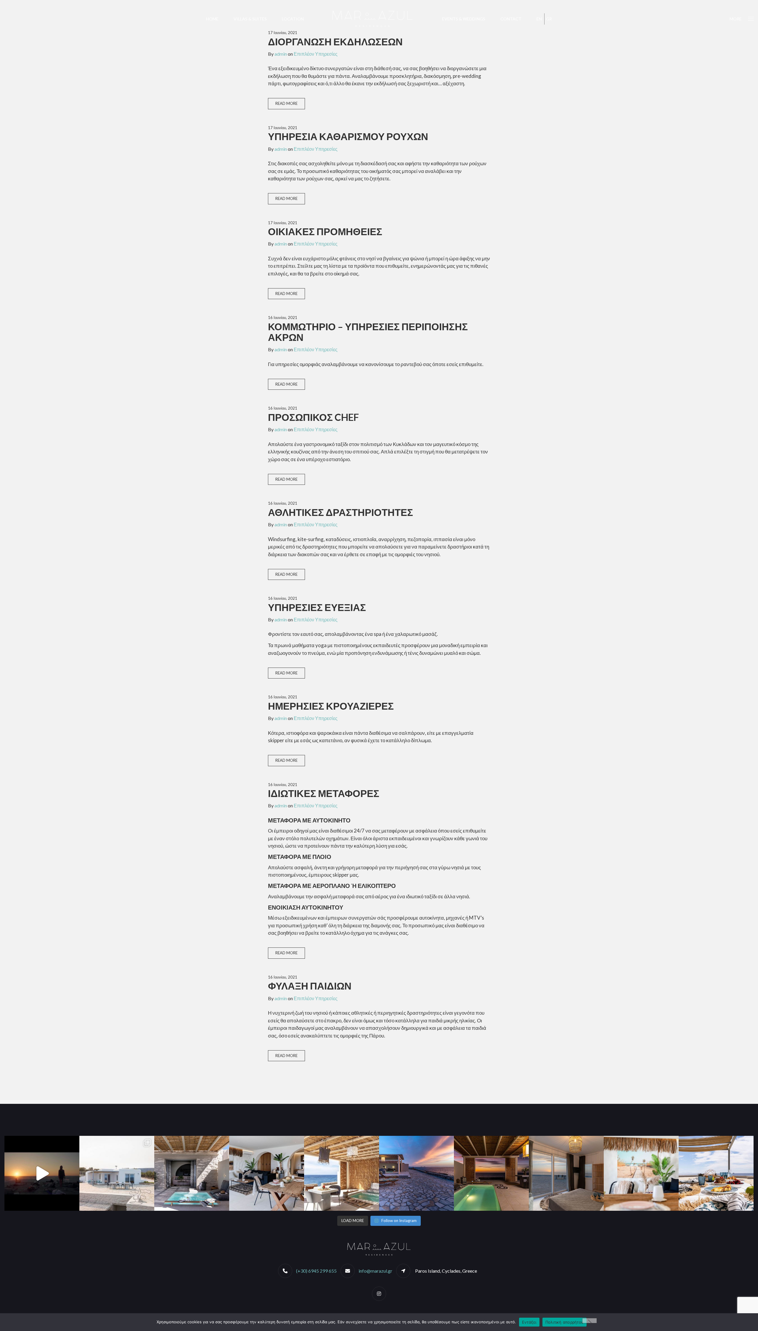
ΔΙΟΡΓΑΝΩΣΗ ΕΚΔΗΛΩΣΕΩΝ (335, 41)
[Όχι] (589, 1320)
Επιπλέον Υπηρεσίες (316, 54)
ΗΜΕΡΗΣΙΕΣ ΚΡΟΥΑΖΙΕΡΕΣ (331, 706)
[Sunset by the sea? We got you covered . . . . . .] (416, 1173)
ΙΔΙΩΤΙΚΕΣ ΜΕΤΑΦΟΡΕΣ (323, 793)
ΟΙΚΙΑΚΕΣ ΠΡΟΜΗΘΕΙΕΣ (325, 231)
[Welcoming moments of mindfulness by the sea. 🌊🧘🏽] (41, 1173)
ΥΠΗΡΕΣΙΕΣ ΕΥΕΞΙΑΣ (317, 607)
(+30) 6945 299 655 (316, 1271)
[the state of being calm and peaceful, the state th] (191, 1173)
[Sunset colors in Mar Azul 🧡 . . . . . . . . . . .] (566, 1173)
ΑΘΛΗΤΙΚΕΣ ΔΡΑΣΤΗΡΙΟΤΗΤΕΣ (340, 512)
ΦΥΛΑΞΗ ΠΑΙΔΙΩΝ (309, 986)
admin (280, 54)
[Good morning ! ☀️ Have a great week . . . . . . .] (116, 1173)
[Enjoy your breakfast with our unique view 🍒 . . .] (716, 1173)
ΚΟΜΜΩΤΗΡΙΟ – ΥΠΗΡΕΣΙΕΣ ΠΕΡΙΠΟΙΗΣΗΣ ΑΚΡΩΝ (368, 331)
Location (293, 18)
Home (212, 18)
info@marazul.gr (375, 1271)
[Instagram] (379, 1293)
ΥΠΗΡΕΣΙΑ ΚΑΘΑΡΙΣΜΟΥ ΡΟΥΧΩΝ (348, 136)
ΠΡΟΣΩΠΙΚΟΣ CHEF (313, 417)
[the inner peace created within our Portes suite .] (266, 1173)
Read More (286, 103)
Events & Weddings (463, 18)
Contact (510, 18)
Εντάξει (529, 1322)
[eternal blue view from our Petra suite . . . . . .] (341, 1173)
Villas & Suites (250, 18)
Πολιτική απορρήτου (564, 1322)
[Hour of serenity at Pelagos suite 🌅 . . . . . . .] (491, 1173)
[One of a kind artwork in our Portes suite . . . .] (641, 1173)
